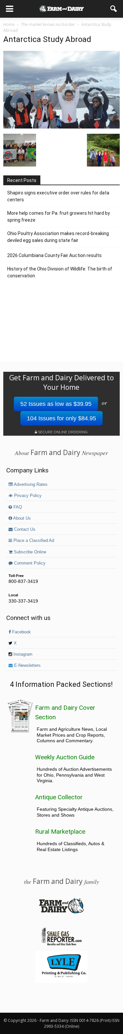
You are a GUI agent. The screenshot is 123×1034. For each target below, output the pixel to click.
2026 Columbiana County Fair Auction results (54, 255)
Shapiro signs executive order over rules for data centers (58, 196)
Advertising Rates (30, 484)
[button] (114, 9)
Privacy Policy (27, 495)
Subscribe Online (29, 552)
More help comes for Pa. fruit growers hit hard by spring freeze (58, 216)
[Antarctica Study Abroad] (61, 126)
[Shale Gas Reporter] (61, 944)
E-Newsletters (27, 665)
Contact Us (24, 529)
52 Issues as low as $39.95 (56, 404)
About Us (21, 518)
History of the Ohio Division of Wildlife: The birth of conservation (59, 272)
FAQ (17, 507)
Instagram (22, 654)
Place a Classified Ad (33, 540)
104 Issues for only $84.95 (61, 418)
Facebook (21, 632)
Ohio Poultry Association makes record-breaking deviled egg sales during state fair (58, 237)
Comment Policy (29, 563)
